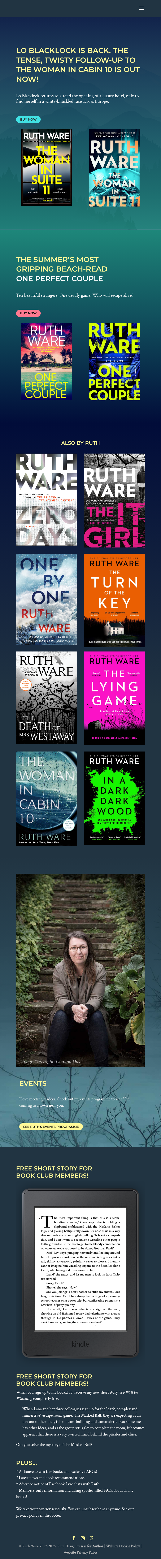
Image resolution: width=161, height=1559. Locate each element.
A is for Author (92, 1546)
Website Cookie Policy (123, 1546)
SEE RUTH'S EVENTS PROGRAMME (51, 1127)
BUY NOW (28, 119)
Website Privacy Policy (80, 1552)
